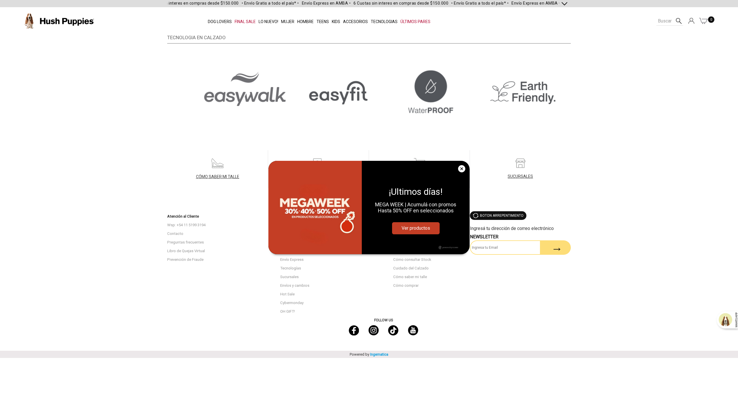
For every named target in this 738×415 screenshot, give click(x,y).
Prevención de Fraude (185, 259)
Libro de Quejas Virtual (186, 251)
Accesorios (355, 21)
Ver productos (416, 228)
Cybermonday (292, 303)
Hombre (305, 21)
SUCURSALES (520, 176)
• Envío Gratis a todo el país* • (263, 3)
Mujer (287, 21)
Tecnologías (290, 268)
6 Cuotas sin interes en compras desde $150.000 (184, 3)
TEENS (323, 21)
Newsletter (484, 236)
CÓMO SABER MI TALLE (217, 176)
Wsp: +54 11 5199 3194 (186, 225)
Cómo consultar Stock (412, 259)
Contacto (175, 233)
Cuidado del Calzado (411, 268)
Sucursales (289, 277)
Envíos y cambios (294, 285)
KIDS (336, 21)
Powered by (369, 354)
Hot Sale (287, 294)
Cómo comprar (406, 285)
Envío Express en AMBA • (319, 3)
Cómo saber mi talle (410, 277)
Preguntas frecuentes (185, 242)
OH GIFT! (287, 311)
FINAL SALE (245, 21)
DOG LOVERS (220, 21)
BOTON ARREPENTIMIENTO (502, 216)
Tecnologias (384, 21)
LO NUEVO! (268, 21)
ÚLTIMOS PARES (415, 21)
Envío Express (292, 259)
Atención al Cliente (183, 216)
